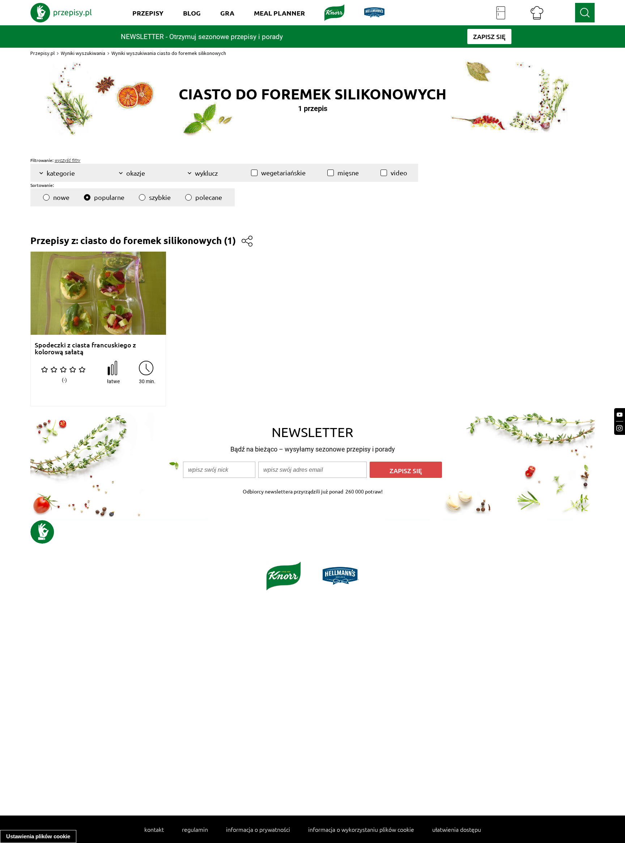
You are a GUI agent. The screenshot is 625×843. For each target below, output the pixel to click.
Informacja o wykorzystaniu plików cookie (361, 829)
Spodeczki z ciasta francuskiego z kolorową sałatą (85, 348)
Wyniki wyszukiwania (83, 53)
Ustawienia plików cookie (38, 836)
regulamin (195, 829)
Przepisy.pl (42, 53)
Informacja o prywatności (258, 829)
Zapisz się (406, 470)
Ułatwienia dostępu (456, 829)
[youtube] (619, 415)
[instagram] (619, 428)
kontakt (154, 829)
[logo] (61, 12)
